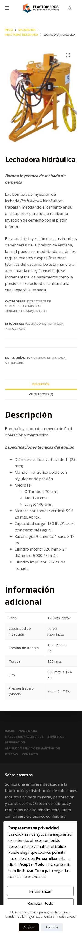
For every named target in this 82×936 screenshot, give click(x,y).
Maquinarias (36, 311)
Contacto (30, 754)
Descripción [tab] (40, 384)
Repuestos (56, 737)
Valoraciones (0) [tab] (41, 394)
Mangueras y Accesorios (24, 737)
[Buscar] (69, 8)
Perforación (15, 742)
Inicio (9, 731)
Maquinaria (14, 363)
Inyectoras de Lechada (46, 358)
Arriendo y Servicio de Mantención (32, 748)
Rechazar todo (40, 903)
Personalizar (40, 891)
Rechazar (52, 927)
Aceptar (28, 927)
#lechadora (35, 323)
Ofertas (11, 754)
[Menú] (7, 8)
